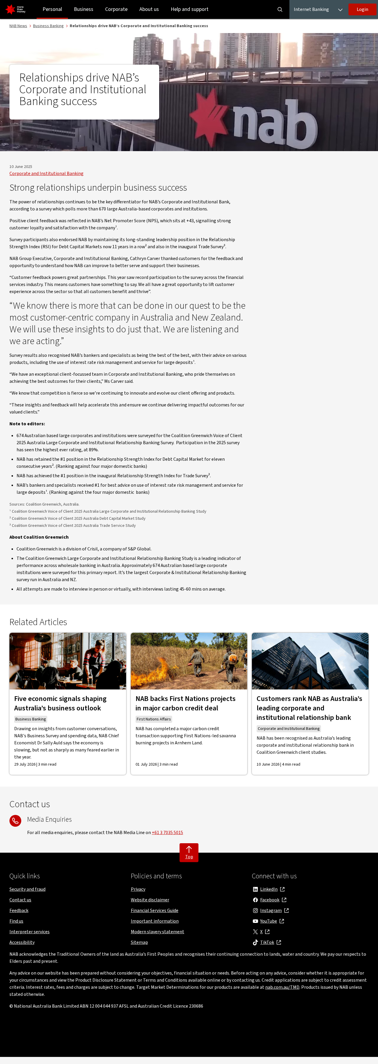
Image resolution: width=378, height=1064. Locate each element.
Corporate (116, 9)
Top (189, 857)
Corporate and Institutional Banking (46, 173)
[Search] (280, 9)
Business (83, 9)
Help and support (189, 9)
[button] (362, 9)
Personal (52, 9)
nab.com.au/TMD (282, 987)
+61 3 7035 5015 (167, 832)
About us (149, 9)
